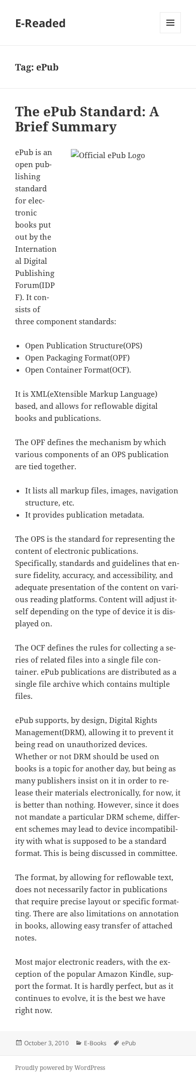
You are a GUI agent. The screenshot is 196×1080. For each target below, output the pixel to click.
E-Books (95, 1043)
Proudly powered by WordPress (60, 1067)
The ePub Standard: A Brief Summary (87, 118)
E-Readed (40, 22)
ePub (129, 1043)
